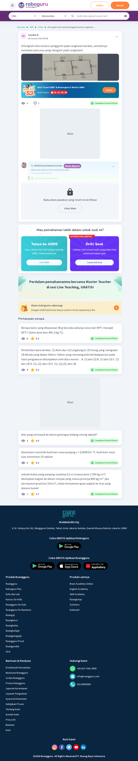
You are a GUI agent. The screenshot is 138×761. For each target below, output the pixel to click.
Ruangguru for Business (18, 609)
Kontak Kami (12, 714)
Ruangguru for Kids (16, 604)
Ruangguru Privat (15, 641)
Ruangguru (11, 583)
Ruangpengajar (14, 635)
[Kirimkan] (73, 16)
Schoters (75, 604)
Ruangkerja (76, 599)
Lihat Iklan (70, 208)
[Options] (117, 37)
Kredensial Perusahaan (18, 667)
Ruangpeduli (12, 646)
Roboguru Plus (13, 589)
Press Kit (10, 719)
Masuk (120, 5)
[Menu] (12, 5)
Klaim (109, 90)
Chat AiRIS (44, 262)
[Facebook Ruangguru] (62, 747)
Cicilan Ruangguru (15, 678)
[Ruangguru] (69, 514)
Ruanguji (10, 615)
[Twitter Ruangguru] (69, 747)
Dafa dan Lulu (13, 594)
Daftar (99, 5)
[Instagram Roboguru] (55, 747)
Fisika (40, 27)
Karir (8, 730)
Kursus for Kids (14, 599)
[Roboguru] (34, 5)
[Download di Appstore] (69, 566)
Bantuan (10, 724)
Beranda (21, 27)
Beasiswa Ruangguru (17, 672)
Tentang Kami (13, 709)
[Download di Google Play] (69, 546)
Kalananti (74, 609)
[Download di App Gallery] (95, 566)
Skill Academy (77, 594)
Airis (8, 651)
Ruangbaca (12, 620)
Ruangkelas (12, 625)
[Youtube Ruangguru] (76, 747)
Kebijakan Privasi (15, 704)
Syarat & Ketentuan (16, 698)
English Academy (79, 589)
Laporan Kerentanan (16, 688)
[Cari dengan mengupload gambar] (125, 16)
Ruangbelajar (13, 630)
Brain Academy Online (81, 583)
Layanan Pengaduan (16, 693)
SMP (31, 27)
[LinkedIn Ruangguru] (83, 747)
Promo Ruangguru (15, 683)
